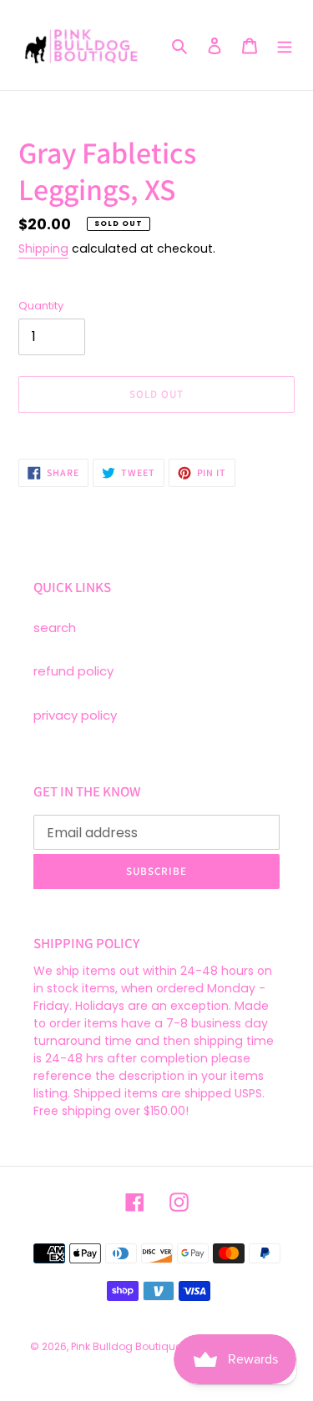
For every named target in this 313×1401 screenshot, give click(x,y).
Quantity (40, 306)
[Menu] (284, 45)
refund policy (73, 671)
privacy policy (75, 715)
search (54, 627)
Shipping (43, 248)
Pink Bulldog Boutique (126, 1346)
